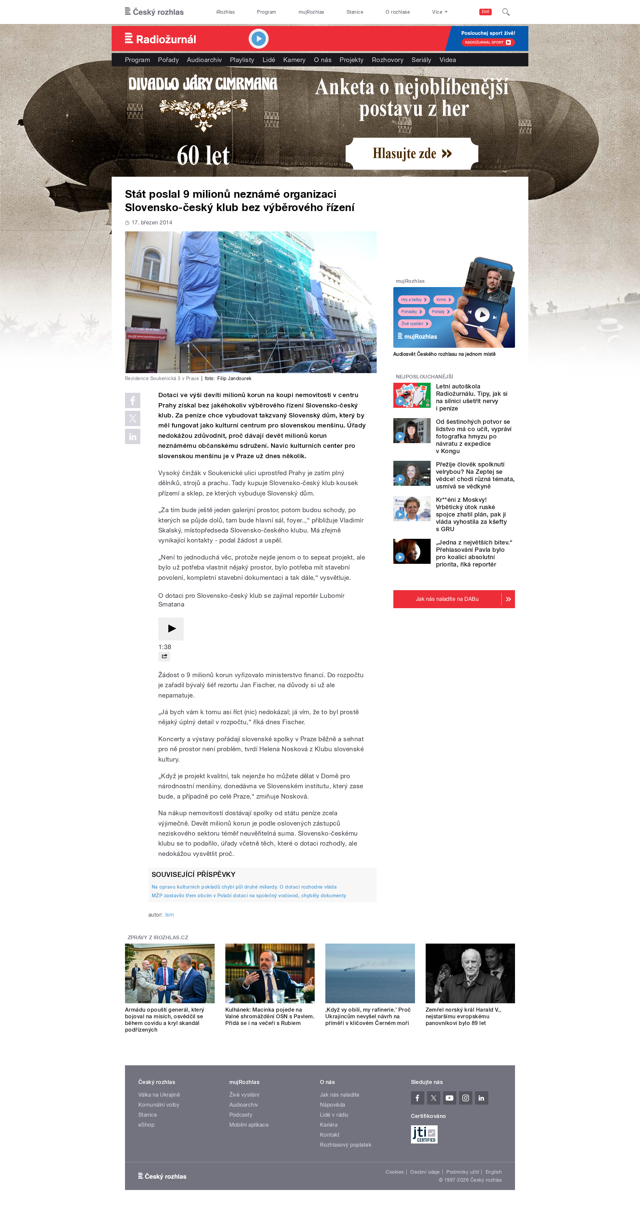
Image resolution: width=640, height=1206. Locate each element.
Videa (448, 59)
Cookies (395, 1172)
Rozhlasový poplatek (345, 1145)
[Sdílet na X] (132, 418)
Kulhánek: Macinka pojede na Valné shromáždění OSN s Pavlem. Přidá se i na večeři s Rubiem (270, 1016)
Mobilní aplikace (249, 1125)
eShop (146, 1125)
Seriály (421, 59)
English (494, 1172)
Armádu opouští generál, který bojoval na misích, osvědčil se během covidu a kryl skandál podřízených (164, 1020)
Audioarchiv (204, 59)
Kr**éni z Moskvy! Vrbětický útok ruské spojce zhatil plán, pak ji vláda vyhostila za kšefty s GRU (471, 514)
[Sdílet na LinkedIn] (132, 436)
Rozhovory (388, 59)
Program (266, 12)
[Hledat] (506, 12)
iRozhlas (225, 12)
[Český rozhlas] (154, 12)
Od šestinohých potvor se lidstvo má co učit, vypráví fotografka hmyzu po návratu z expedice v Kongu (474, 436)
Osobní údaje (425, 1172)
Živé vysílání (412, 323)
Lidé (269, 59)
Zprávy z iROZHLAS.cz (158, 938)
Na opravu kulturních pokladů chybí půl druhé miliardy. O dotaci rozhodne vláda (244, 887)
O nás (323, 59)
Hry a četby (411, 299)
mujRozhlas (311, 12)
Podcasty (241, 1115)
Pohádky (409, 311)
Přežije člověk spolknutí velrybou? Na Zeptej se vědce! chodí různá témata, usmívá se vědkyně (475, 475)
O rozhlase (398, 12)
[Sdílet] (164, 657)
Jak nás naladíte (340, 1095)
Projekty (352, 59)
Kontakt (329, 1135)
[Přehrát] (171, 629)
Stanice (355, 12)
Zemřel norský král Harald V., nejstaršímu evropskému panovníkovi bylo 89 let (463, 1016)
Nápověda (332, 1105)
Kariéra (328, 1125)
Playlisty (242, 59)
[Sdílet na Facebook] (132, 400)
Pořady (168, 59)
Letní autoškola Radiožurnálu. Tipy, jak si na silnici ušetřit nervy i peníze (471, 397)
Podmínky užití (462, 1172)
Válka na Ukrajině (159, 1095)
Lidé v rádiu (334, 1115)
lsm (169, 915)
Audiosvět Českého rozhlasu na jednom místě (444, 354)
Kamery (294, 59)
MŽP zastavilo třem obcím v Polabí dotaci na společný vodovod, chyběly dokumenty (249, 895)
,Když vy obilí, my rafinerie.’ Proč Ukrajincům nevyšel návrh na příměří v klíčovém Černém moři (368, 1016)
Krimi (441, 299)
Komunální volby (158, 1105)
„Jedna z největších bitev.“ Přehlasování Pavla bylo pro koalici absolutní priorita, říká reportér (474, 553)
